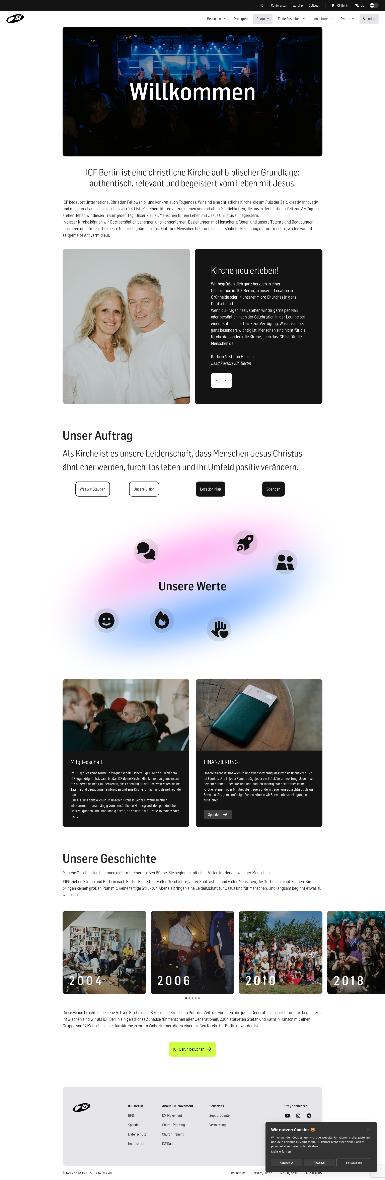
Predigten (241, 19)
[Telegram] (309, 1116)
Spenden (369, 19)
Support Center (220, 1115)
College (313, 5)
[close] (369, 1129)
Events (345, 19)
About (260, 19)
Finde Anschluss (289, 19)
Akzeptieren (286, 1162)
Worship (298, 5)
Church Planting (173, 1125)
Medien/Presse (263, 1173)
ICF (263, 5)
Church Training (173, 1134)
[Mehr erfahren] (106, 620)
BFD (131, 1115)
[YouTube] (287, 1116)
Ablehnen (319, 1162)
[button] (360, 5)
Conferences (279, 5)
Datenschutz (137, 1134)
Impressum (136, 1144)
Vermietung (217, 1125)
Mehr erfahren (281, 1151)
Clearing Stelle (289, 1173)
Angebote (321, 19)
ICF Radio (168, 1144)
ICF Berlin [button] (342, 5)
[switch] (374, 5)
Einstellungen (354, 1162)
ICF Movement (172, 1115)
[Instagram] (298, 1116)
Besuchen (214, 19)
